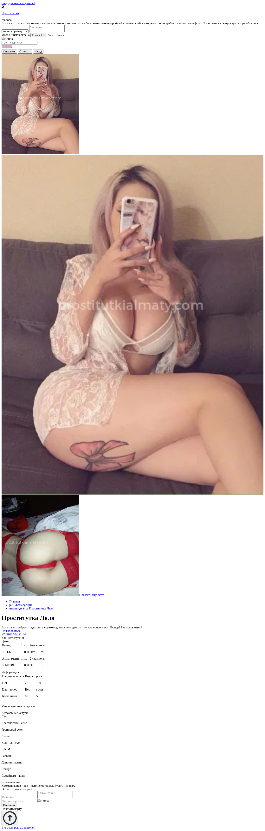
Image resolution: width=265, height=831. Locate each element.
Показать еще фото (91, 595)
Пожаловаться (11, 630)
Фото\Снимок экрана (16, 35)
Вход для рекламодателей (18, 3)
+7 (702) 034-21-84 (14, 634)
